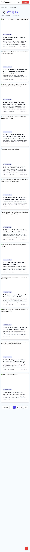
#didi (22, 304)
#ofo (26, 207)
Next (26, 407)
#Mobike (23, 207)
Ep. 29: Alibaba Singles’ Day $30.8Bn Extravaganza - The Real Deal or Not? (15, 329)
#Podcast (25, 304)
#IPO (22, 369)
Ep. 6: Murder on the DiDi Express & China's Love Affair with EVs (14, 296)
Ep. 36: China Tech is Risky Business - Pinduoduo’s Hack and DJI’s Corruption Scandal (15, 232)
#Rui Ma (21, 111)
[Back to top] (26, 548)
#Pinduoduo (24, 239)
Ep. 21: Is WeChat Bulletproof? (13, 392)
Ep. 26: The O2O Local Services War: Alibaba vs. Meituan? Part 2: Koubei (14, 136)
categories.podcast (7, 34)
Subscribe (25, 2)
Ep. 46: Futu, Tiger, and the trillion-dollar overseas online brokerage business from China (14, 362)
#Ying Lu (25, 111)
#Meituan (19, 144)
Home (2, 7)
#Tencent (22, 46)
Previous (5, 407)
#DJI (21, 239)
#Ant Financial (24, 336)
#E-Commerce (24, 144)
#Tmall (25, 79)
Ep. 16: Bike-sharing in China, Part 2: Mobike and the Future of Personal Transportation (15, 199)
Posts (6, 7)
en (18, 2)
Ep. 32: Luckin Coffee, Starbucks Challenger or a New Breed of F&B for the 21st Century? (14, 104)
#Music (25, 46)
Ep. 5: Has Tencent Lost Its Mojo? (14, 167)
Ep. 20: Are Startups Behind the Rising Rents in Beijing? (13, 263)
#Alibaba (22, 79)
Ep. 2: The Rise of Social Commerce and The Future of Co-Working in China (15, 71)
